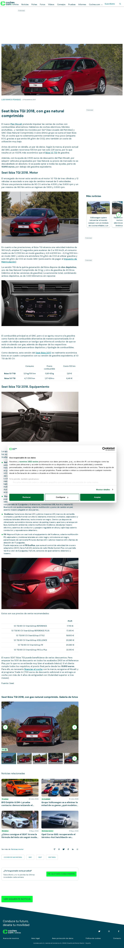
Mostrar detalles (103, 490)
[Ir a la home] (10, 3)
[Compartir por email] (53, 849)
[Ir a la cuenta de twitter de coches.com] (99, 931)
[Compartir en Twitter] (63, 849)
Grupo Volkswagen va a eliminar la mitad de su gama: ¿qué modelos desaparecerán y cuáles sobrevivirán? (59, 782)
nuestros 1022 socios (28, 462)
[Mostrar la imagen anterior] (5, 727)
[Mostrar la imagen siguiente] (74, 727)
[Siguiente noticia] (118, 214)
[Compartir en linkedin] (72, 849)
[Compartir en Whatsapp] (76, 849)
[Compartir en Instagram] (58, 849)
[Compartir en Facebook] (67, 849)
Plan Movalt (16, 124)
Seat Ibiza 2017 (43, 352)
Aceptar (97, 497)
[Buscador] (120, 3)
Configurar (60, 497)
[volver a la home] (12, 931)
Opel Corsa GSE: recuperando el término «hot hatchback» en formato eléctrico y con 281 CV (59, 814)
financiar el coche (33, 669)
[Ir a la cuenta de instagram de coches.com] (109, 931)
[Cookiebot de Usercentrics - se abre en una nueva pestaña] (104, 449)
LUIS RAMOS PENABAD (11, 99)
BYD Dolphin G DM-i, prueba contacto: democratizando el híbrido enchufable (18, 781)
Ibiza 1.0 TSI (51, 152)
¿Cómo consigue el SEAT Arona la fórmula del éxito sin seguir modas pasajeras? (19, 813)
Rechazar (27, 497)
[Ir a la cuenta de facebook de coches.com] (118, 931)
